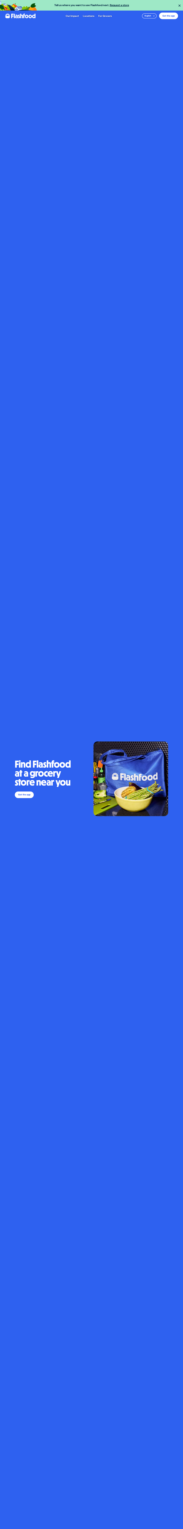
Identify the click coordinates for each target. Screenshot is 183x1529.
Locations (88, 16)
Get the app (168, 15)
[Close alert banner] (180, 6)
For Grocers (105, 16)
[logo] (20, 16)
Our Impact (72, 16)
